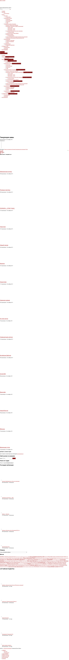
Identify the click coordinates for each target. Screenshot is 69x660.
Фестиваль (44, 565)
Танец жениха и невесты (6, 645)
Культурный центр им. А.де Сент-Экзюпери (14, 31)
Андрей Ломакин (18, 556)
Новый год (8, 21)
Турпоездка (27, 565)
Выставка (50, 556)
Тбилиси (16, 565)
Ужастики (3, 226)
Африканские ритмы (6, 171)
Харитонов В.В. (57, 565)
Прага (46, 562)
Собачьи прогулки (38, 563)
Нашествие (3, 282)
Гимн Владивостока (5, 546)
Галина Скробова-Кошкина (58, 556)
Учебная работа (33, 565)
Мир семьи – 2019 (11, 29)
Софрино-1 (44, 563)
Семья (29, 563)
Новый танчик (4, 245)
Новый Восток (4, 410)
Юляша (49, 566)
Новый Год (8, 562)
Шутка (24, 566)
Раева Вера (64, 562)
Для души (6, 48)
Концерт (50, 559)
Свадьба (25, 563)
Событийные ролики (8, 18)
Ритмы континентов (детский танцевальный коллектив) (16, 36)
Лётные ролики (11, 32)
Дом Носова (59, 558)
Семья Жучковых (5, 617)
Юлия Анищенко (37, 566)
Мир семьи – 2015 (11, 28)
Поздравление (41, 562)
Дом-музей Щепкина (53, 558)
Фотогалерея (48, 565)
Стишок (50, 563)
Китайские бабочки (5, 355)
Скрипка (32, 563)
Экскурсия (30, 566)
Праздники (8, 19)
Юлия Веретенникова (43, 566)
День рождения (9, 20)
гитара (56, 566)
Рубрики (1, 552)
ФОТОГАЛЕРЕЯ (5, 49)
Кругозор (6, 15)
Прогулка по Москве (57, 562)
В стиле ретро (4, 318)
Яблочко (2, 429)
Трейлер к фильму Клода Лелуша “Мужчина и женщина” (12, 585)
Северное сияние (5, 300)
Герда (65, 556)
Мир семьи (30, 561)
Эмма (33, 566)
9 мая (7, 22)
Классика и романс (9, 34)
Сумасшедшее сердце (6, 337)
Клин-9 (42, 559)
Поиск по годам (3, 462)
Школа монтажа (7, 39)
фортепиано (60, 566)
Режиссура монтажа (12, 563)
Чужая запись (6, 566)
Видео (3, 14)
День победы (20, 558)
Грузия (9, 558)
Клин (39, 559)
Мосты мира (10, 27)
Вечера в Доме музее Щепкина (12, 25)
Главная (3, 11)
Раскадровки (2, 563)
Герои (67, 556)
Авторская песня (12, 556)
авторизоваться (20, 453)
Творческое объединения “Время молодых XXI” (15, 38)
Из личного (21, 559)
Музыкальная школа (45, 561)
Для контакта (6, 13)
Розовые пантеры (5, 190)
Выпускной (46, 556)
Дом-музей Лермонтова (38, 558)
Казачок (2, 263)
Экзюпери (26, 566)
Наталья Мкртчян (60, 561)
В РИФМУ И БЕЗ (5, 46)
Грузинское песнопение (4, 558)
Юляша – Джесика (5, 514)
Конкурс (45, 559)
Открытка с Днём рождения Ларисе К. (9, 601)
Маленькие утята (5, 447)
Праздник (49, 562)
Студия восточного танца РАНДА (12, 33)
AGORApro (2, 556)
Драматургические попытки (64, 558)
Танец (6, 565)
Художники (61, 565)
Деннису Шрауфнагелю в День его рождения (10, 481)
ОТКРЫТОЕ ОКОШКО (7, 648)
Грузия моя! (8, 62)
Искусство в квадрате (33, 559)
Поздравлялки (7, 47)
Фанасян (40, 565)
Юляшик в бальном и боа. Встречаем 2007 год (10, 530)
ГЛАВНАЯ (4, 650)
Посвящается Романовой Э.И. (7, 634)
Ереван (5, 559)
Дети (27, 149)
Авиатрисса (7, 556)
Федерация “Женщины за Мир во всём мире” (14, 26)
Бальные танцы (22, 556)
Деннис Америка (14, 558)
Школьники (20, 566)
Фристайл (3, 392)
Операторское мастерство (24, 562)
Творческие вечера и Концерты (10, 69)
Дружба (2, 559)
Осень (29, 562)
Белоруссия (26, 556)
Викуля (31, 556)
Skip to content (2, 0)
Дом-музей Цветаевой (46, 558)
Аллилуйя (3, 374)
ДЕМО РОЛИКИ (5, 653)
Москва (35, 561)
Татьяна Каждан (11, 35)
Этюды (7, 42)
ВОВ (29, 556)
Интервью (26, 559)
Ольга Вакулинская (15, 562)
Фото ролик (52, 565)
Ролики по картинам (10, 41)
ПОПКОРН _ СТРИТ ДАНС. (7, 208)
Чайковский (2, 566)
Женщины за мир (12, 559)
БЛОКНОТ (4, 658)
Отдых (31, 562)
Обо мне (3, 12)
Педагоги (35, 562)
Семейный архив (7, 43)
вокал (53, 566)
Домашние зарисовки (10, 45)
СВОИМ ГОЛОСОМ (5, 655)
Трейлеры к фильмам (10, 40)
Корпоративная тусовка (56, 559)
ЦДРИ (65, 565)
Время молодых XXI (38, 556)
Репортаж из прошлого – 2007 (8, 497)
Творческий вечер (21, 565)
